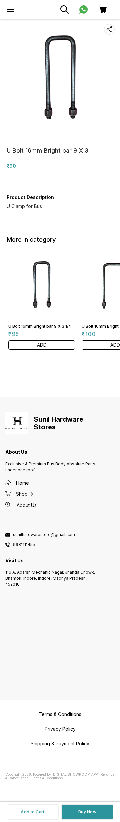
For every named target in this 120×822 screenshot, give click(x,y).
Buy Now (87, 811)
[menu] (10, 9)
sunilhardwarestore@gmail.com (44, 534)
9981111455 (24, 544)
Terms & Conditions (47, 778)
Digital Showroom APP (75, 774)
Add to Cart (32, 811)
